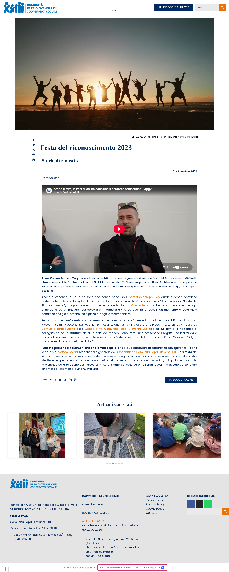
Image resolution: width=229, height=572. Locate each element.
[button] (107, 463)
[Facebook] (33, 139)
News (181, 136)
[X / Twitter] (33, 149)
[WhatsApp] (33, 144)
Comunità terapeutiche (58, 329)
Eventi (147, 136)
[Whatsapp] (208, 504)
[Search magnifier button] (222, 7)
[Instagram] (199, 504)
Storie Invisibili (192, 136)
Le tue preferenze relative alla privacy (128, 567)
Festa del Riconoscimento (164, 136)
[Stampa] (33, 159)
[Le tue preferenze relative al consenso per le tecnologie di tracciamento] (5, 569)
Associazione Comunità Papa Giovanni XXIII (147, 352)
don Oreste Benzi (137, 305)
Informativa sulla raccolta (79, 567)
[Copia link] (33, 154)
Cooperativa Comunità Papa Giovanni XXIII (116, 329)
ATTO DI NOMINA (93, 521)
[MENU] (114, 7)
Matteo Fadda (68, 352)
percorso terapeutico (144, 297)
